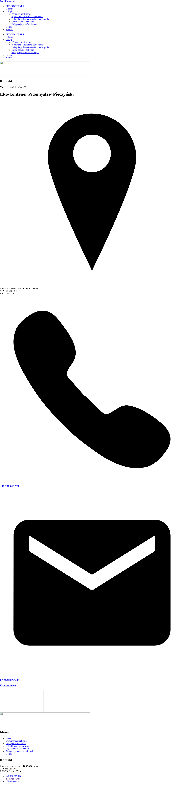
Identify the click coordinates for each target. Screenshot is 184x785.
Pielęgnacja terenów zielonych (25, 24)
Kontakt (9, 29)
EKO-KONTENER (15, 6)
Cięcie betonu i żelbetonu (23, 21)
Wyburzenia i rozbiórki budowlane (27, 16)
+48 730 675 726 (10, 486)
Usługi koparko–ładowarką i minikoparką (30, 19)
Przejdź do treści (7, 1)
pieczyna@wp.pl (9, 679)
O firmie (9, 8)
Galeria (9, 27)
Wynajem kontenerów (21, 14)
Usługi (9, 11)
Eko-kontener (8, 685)
